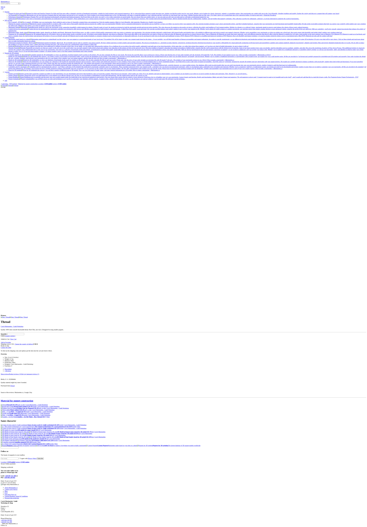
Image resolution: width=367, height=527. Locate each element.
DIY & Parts (8, 20)
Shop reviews (5, 374)
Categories (5, 84)
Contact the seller (6, 347)
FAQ (6, 493)
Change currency (10, 336)
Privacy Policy (32, 458)
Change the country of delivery (24, 344)
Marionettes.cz (5, 1)
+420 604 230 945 (9, 477)
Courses (7, 72)
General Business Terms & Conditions (16, 496)
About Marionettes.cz (11, 488)
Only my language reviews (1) (30, 374)
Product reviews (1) (15, 374)
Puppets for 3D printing (12, 53)
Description (8, 369)
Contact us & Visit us (11, 489)
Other (48, 417)
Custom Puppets (9, 37)
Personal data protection (12, 498)
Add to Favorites (6, 342)
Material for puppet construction (28, 84)
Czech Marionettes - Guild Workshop (12, 326)
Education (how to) (10, 494)
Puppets (7, 12)
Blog (6, 491)
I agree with (28, 458)
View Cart (13, 339)
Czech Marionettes (46, 430)
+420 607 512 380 (10, 476)
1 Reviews (8, 371)
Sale (6, 80)
